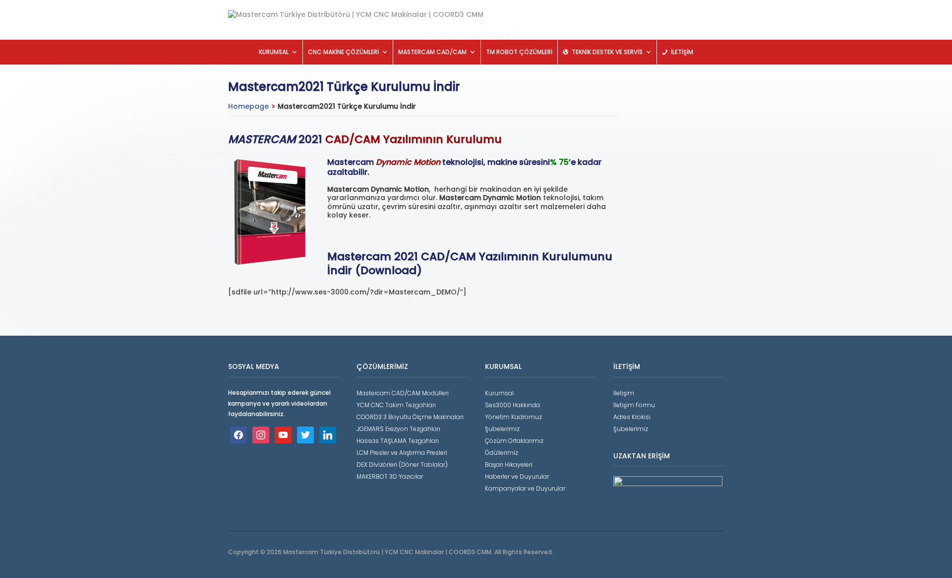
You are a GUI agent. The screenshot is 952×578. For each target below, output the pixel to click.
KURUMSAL (274, 52)
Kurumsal (499, 393)
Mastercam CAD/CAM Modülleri (403, 393)
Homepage (248, 106)
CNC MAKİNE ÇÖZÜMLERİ (343, 52)
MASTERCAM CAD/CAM (432, 52)
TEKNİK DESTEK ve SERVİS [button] (607, 52)
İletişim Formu (634, 405)
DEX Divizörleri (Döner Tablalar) (402, 464)
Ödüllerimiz (501, 452)
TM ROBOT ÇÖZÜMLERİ (519, 52)
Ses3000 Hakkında (512, 405)
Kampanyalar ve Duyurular (525, 488)
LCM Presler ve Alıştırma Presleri (402, 452)
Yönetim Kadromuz (513, 417)
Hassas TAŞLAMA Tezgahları (398, 440)
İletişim (623, 393)
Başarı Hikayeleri (509, 464)
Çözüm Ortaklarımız (514, 440)
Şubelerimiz (502, 429)
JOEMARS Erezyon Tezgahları (398, 429)
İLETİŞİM (682, 52)
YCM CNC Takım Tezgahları (396, 405)
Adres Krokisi (632, 417)
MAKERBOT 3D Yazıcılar (390, 476)
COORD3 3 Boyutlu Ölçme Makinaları (410, 417)
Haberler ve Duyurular (517, 476)
